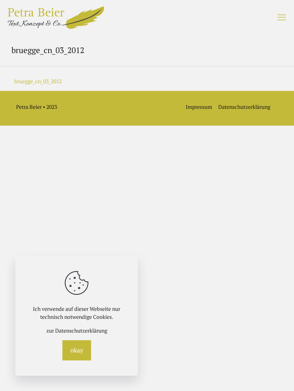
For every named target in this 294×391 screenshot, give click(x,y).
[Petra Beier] (56, 17)
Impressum (199, 106)
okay (76, 350)
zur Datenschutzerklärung (76, 330)
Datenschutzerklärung (244, 106)
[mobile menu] (281, 17)
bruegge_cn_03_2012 (38, 81)
